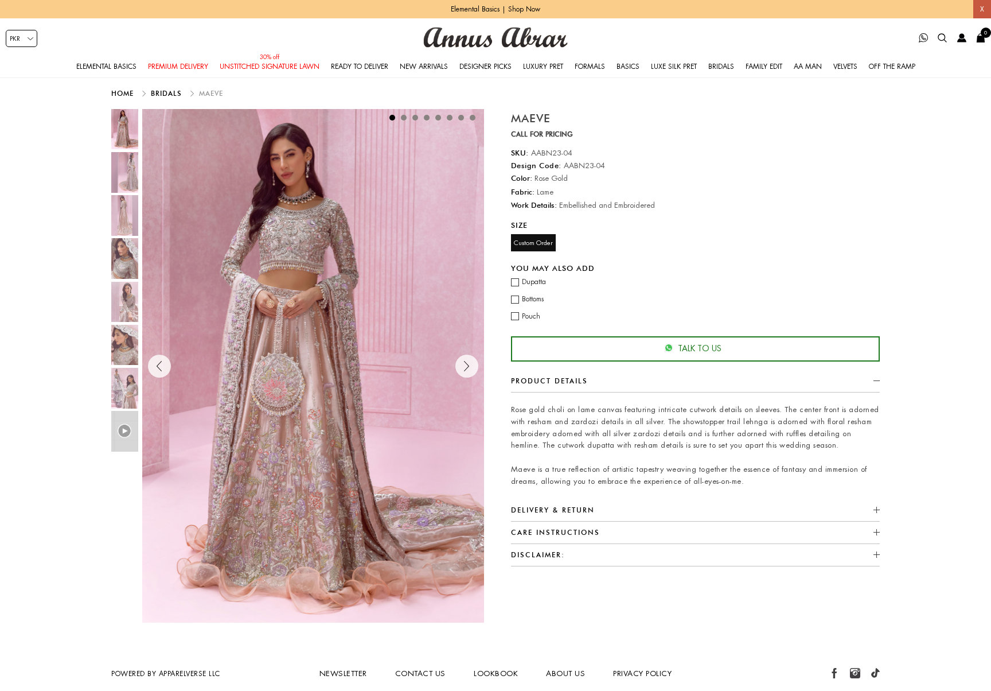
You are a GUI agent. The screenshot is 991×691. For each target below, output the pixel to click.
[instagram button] (855, 673)
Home (123, 93)
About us (565, 673)
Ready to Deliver (359, 66)
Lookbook (496, 673)
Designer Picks (485, 66)
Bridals (721, 66)
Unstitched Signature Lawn (269, 66)
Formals (590, 66)
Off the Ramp (892, 66)
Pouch (531, 316)
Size (519, 225)
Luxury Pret (543, 66)
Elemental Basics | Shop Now (495, 9)
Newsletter (343, 673)
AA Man (808, 66)
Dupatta (534, 281)
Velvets (845, 66)
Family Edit (764, 66)
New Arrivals (424, 66)
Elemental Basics (106, 66)
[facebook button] (834, 673)
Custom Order (533, 243)
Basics (628, 66)
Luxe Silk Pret (674, 66)
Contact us (420, 673)
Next (466, 366)
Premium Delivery (178, 66)
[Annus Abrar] (495, 37)
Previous (159, 366)
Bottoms (533, 299)
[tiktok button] (875, 673)
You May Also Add (553, 267)
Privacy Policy (642, 673)
